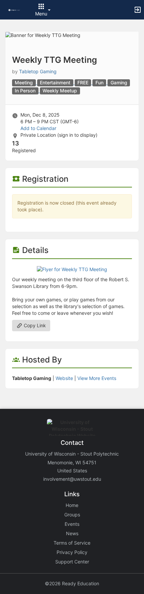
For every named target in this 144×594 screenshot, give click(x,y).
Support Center (72, 561)
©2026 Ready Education (72, 583)
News (72, 533)
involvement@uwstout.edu (72, 479)
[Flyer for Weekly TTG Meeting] (72, 269)
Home (72, 505)
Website (64, 378)
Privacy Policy (72, 552)
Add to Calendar (38, 128)
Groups (72, 514)
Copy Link (34, 325)
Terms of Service (72, 543)
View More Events (96, 378)
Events (72, 524)
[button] (14, 9)
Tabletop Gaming (38, 71)
